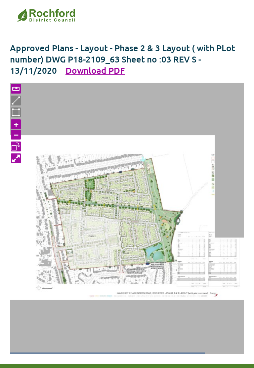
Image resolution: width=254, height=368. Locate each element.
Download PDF (95, 70)
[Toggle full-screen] (16, 158)
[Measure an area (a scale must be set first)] (16, 112)
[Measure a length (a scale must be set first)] (16, 100)
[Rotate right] (16, 146)
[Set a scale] (16, 89)
